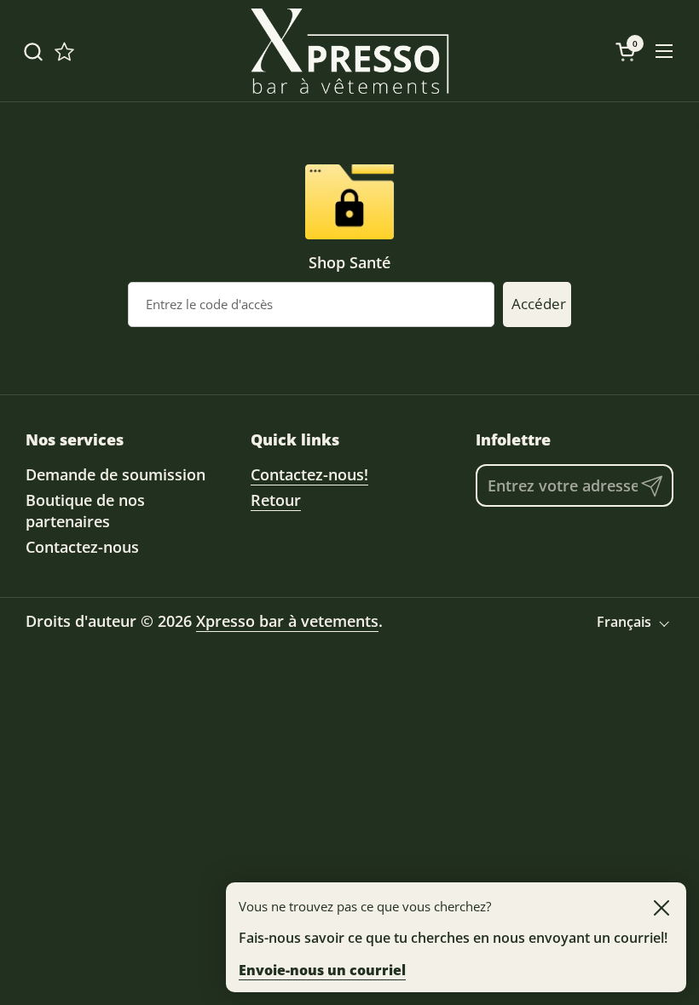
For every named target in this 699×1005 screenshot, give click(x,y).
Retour (276, 500)
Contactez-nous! (309, 474)
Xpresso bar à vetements (287, 621)
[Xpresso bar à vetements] (349, 51)
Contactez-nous (82, 547)
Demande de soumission (115, 474)
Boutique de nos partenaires (85, 510)
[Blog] (64, 51)
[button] (32, 51)
